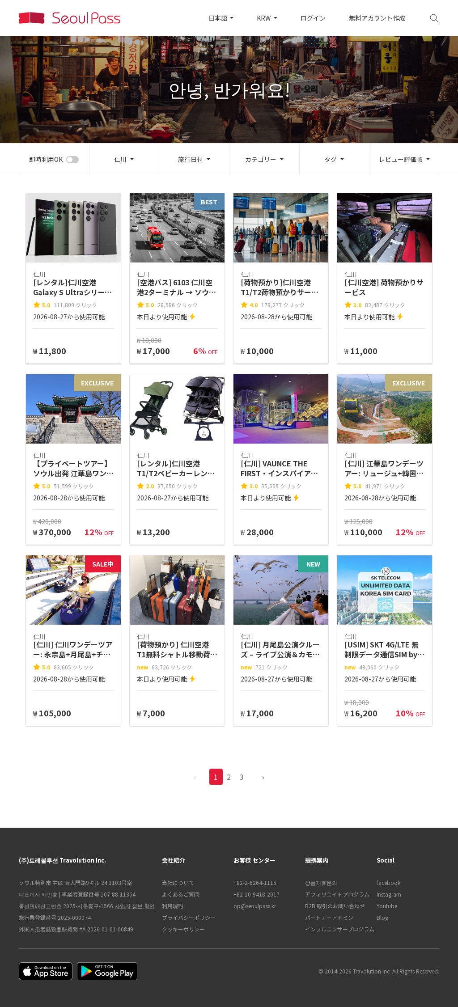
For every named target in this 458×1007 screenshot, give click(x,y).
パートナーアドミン (329, 917)
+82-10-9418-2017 (256, 894)
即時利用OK (46, 159)
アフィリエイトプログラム (336, 894)
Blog (382, 917)
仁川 (120, 159)
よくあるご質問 (180, 894)
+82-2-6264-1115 (254, 882)
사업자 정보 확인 (134, 906)
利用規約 (172, 906)
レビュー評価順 (401, 159)
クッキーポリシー (183, 929)
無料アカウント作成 (377, 17)
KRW (264, 17)
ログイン (313, 17)
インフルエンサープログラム (336, 929)
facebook (388, 882)
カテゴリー (260, 159)
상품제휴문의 (321, 882)
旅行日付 (190, 159)
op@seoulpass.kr (254, 906)
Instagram (389, 894)
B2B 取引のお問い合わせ (335, 906)
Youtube (387, 906)
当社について (178, 882)
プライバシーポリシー (189, 917)
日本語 (218, 17)
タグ (330, 159)
